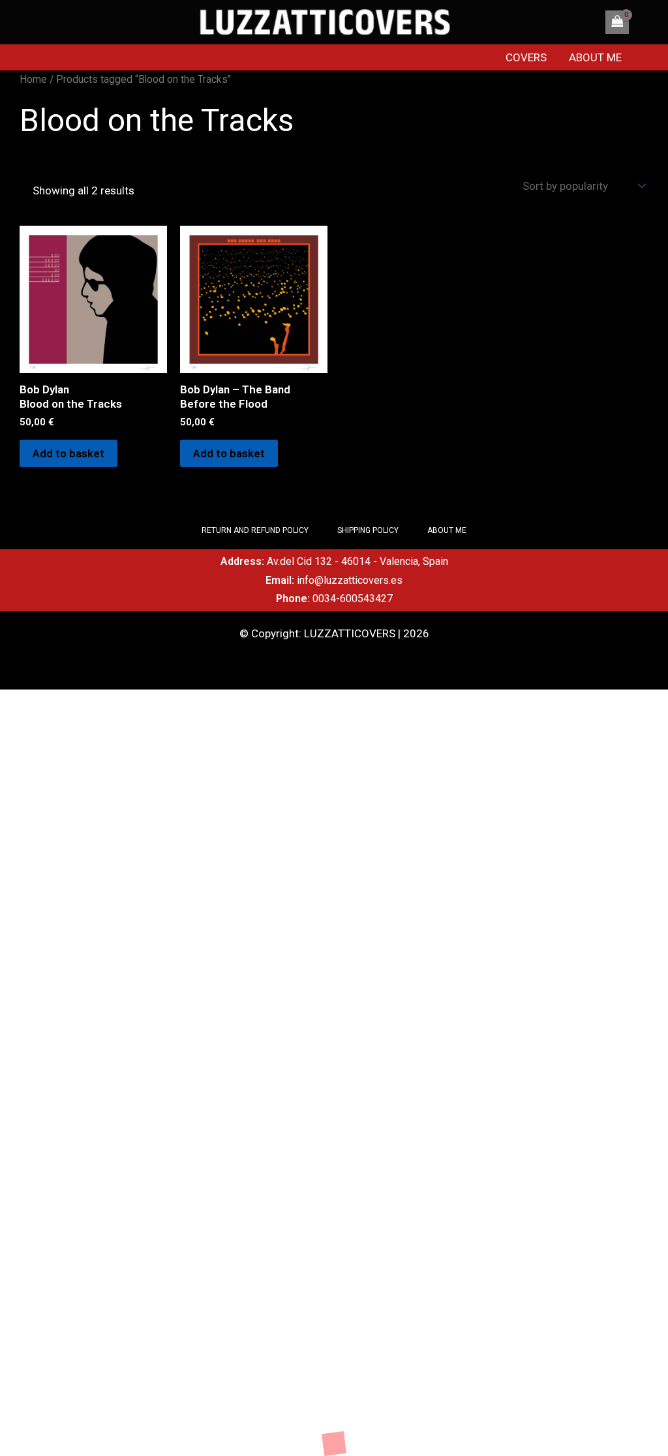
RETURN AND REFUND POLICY (255, 530)
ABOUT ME (595, 57)
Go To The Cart (131, 1434)
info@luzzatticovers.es (349, 580)
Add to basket (68, 453)
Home (33, 79)
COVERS (526, 57)
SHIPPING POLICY (368, 530)
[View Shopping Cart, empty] (617, 22)
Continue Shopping (46, 1434)
